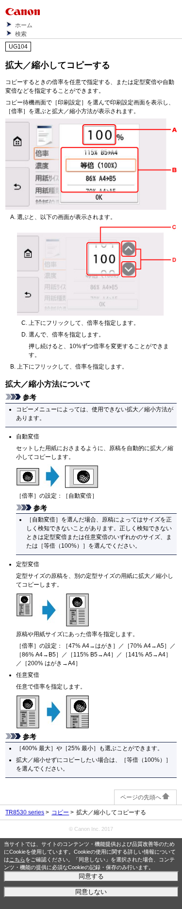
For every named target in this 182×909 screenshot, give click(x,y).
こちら (17, 859)
